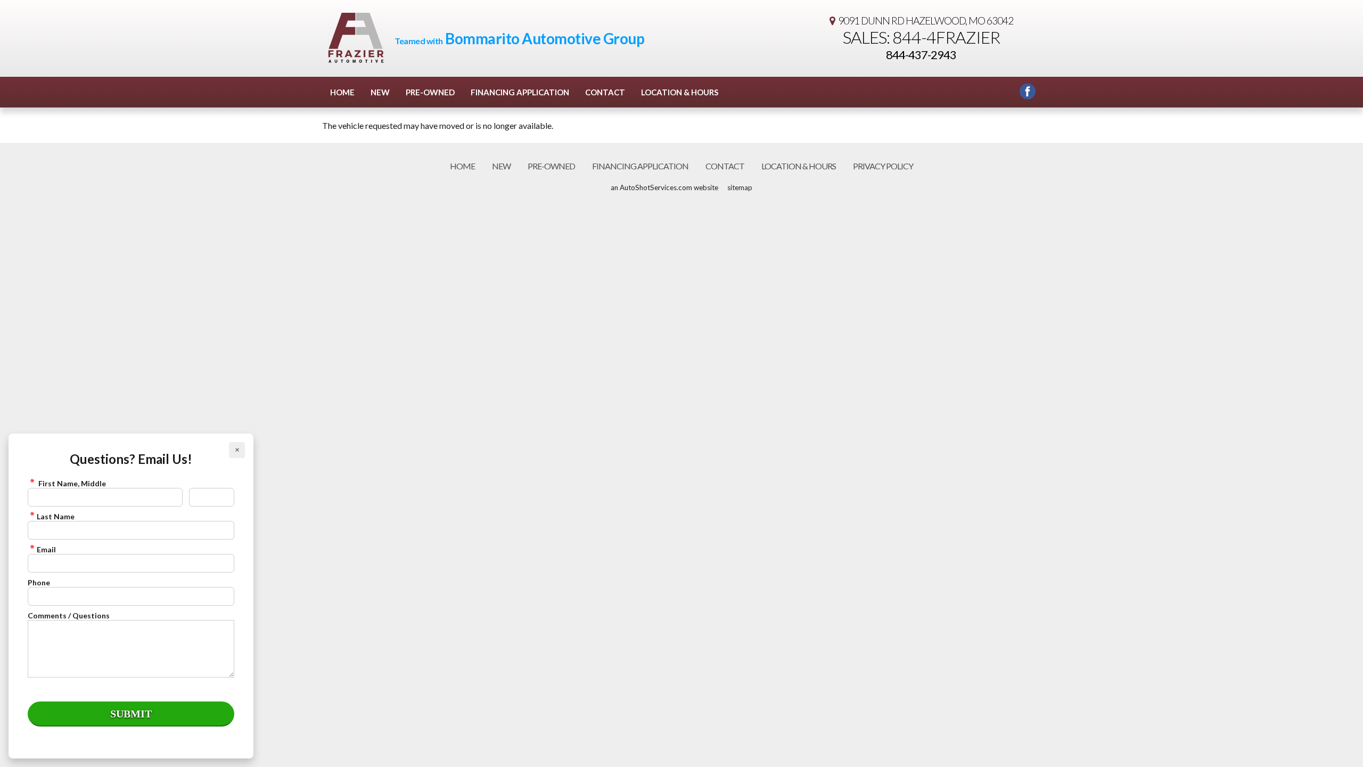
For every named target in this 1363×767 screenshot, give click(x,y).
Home (342, 92)
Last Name (56, 516)
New (380, 92)
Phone (39, 582)
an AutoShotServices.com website (664, 187)
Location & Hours (679, 92)
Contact (605, 92)
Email (46, 549)
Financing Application (520, 92)
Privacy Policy (883, 166)
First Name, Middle (71, 483)
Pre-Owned (430, 92)
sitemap (739, 187)
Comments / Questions (69, 615)
